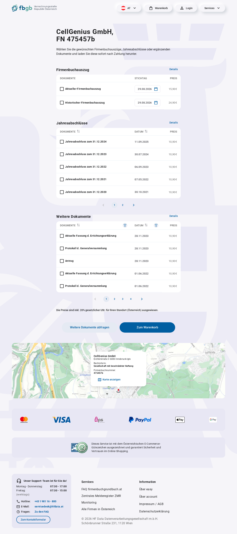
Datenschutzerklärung (154, 511)
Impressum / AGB (151, 504)
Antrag (69, 260)
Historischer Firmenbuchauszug (85, 102)
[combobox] (147, 89)
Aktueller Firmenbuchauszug (83, 88)
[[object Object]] (125, 225)
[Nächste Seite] (133, 205)
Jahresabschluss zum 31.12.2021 (86, 179)
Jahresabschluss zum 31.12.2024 (86, 141)
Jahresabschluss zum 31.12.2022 (86, 166)
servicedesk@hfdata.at (49, 506)
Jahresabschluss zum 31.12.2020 (86, 191)
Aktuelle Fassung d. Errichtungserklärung (90, 235)
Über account (148, 496)
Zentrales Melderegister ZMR (101, 496)
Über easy (146, 489)
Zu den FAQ (42, 511)
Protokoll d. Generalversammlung (86, 248)
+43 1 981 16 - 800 (45, 501)
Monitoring (88, 502)
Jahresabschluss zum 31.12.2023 (86, 154)
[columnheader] (93, 131)
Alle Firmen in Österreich (98, 509)
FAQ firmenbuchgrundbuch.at (101, 489)
